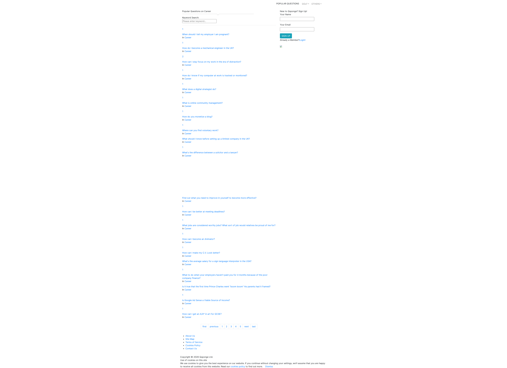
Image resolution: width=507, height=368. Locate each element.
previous (214, 326)
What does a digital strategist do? (199, 89)
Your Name (285, 14)
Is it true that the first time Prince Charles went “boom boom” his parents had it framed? (226, 286)
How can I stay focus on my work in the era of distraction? (211, 61)
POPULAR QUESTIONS (287, 3)
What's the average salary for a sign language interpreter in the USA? (216, 261)
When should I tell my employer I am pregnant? (205, 34)
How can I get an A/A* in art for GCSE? (202, 314)
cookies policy (238, 366)
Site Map (190, 339)
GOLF (305, 4)
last (254, 326)
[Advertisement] (229, 177)
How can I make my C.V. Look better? (201, 252)
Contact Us (191, 348)
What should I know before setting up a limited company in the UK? (216, 138)
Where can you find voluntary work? (200, 130)
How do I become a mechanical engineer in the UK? (208, 48)
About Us (190, 335)
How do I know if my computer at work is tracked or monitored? (214, 75)
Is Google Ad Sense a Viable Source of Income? (206, 300)
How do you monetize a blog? (197, 116)
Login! (302, 40)
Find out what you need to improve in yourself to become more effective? (219, 198)
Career (188, 37)
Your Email (285, 24)
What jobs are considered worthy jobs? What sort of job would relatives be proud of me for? (228, 225)
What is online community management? (202, 103)
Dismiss (269, 366)
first (204, 326)
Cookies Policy (193, 345)
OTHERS (315, 4)
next (246, 326)
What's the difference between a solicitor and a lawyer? (210, 152)
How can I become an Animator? (198, 239)
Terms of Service (194, 342)
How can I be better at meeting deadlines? (203, 211)
